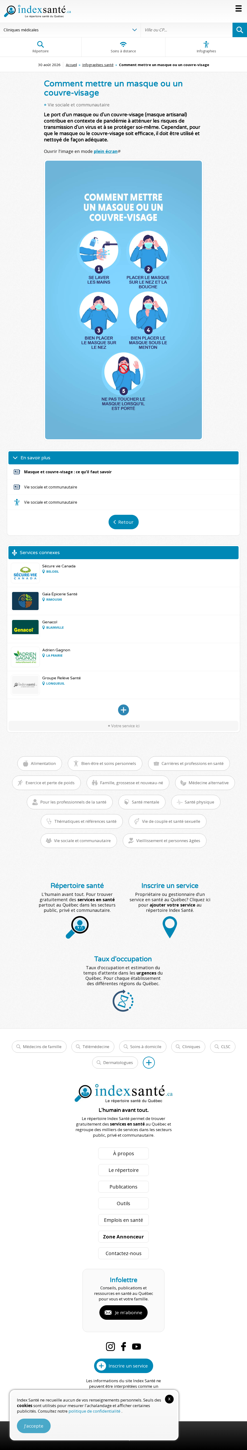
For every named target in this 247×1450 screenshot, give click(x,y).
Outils (123, 1203)
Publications (123, 1186)
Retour (125, 522)
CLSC (225, 1046)
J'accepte (33, 1426)
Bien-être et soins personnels (108, 763)
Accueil (71, 64)
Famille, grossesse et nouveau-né (131, 782)
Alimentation (43, 763)
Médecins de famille (42, 1046)
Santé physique (199, 802)
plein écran (105, 151)
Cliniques (191, 1046)
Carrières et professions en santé (193, 763)
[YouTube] (136, 1346)
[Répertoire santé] (149, 1063)
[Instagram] (110, 1346)
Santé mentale (145, 802)
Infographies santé (98, 64)
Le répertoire (124, 1170)
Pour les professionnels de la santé (73, 802)
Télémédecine (95, 1046)
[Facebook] (123, 1346)
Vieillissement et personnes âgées (168, 840)
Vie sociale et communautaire (79, 105)
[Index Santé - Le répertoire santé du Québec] (37, 11)
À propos (123, 1153)
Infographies (206, 51)
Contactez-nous (124, 1253)
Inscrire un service (128, 1366)
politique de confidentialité (95, 1411)
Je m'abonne (128, 1312)
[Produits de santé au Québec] (123, 710)
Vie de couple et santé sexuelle (171, 821)
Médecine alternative (209, 782)
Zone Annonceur (123, 1236)
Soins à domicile (145, 1046)
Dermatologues (118, 1062)
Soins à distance (123, 51)
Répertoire (40, 51)
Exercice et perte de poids (50, 782)
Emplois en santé (123, 1220)
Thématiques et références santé (85, 821)
